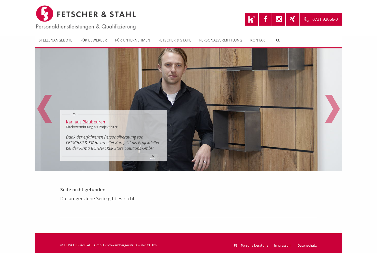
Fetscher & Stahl (174, 40)
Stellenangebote (55, 40)
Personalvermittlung (220, 40)
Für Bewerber (94, 40)
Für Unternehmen (132, 40)
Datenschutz (307, 245)
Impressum (283, 245)
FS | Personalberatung (251, 245)
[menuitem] (55, 41)
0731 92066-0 (325, 19)
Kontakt (258, 40)
